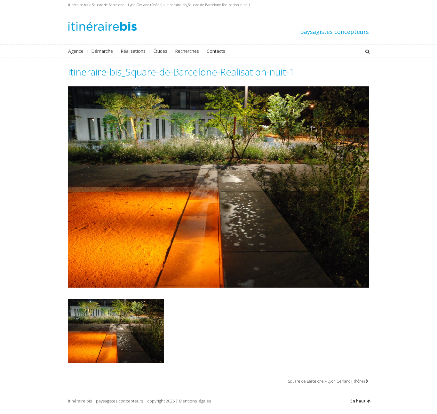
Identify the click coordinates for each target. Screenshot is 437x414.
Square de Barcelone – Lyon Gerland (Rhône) (127, 4)
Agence (75, 51)
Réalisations (133, 51)
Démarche (102, 51)
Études (160, 51)
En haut (358, 401)
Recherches (187, 51)
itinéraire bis (78, 4)
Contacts (216, 51)
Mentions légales (195, 401)
